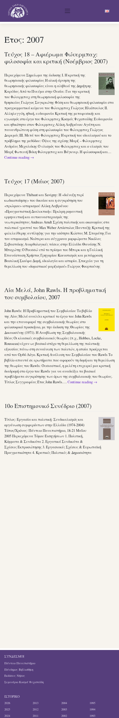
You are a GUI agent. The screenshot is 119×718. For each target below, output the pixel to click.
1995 (92, 703)
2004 (64, 703)
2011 (35, 716)
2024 (7, 716)
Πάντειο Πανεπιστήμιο (19, 663)
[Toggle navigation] (68, 11)
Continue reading (19, 157)
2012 (35, 709)
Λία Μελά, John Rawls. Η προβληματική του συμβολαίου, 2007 (55, 293)
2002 (64, 716)
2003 (64, 709)
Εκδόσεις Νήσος (14, 676)
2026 (7, 703)
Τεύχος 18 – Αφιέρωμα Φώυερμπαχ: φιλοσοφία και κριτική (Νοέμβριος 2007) (56, 57)
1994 (92, 709)
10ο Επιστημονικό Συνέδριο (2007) (48, 406)
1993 (92, 716)
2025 (7, 709)
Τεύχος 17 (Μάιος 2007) (34, 181)
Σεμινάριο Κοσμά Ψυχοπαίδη (24, 682)
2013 (35, 703)
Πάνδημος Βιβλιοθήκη (18, 669)
